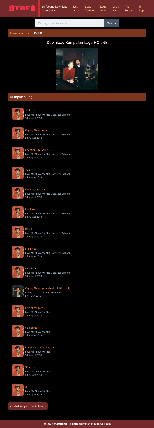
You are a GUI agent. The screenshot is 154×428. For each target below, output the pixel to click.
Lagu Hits (116, 8)
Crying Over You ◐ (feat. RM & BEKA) (47, 288)
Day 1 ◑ (29, 228)
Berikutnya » (38, 406)
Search (111, 23)
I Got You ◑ (31, 209)
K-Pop (141, 8)
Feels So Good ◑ (35, 189)
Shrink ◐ (30, 110)
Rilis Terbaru (129, 8)
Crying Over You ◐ (36, 130)
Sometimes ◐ (33, 327)
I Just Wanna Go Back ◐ (39, 347)
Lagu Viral (103, 8)
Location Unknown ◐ (37, 149)
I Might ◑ (30, 268)
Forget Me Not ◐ (35, 307)
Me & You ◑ (32, 248)
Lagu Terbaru (90, 8)
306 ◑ (28, 169)
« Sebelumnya (18, 406)
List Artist (76, 8)
